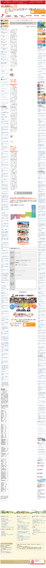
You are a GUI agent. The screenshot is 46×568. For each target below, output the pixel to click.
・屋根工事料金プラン (20, 521)
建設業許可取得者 (41, 449)
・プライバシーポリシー (36, 531)
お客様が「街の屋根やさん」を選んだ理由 (41, 57)
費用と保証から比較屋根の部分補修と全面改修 (41, 186)
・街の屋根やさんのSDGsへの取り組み (7, 527)
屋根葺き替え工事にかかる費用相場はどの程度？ (41, 225)
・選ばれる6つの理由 (4, 519)
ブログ (14, 20)
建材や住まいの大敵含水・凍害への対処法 (4, 239)
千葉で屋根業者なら (41, 451)
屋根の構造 (3, 114)
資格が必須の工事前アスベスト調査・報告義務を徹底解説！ (4, 274)
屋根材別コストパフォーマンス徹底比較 (4, 289)
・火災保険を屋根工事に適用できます (23, 531)
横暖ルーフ (3, 90)
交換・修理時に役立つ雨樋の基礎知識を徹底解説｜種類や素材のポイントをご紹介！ (4, 385)
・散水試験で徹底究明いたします (22, 526)
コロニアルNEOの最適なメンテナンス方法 (41, 269)
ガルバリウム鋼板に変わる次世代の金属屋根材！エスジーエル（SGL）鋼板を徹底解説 (4, 345)
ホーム (11, 20)
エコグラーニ (3, 88)
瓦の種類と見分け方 (4, 256)
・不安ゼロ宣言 (3, 521)
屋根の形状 (3, 212)
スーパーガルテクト (4, 82)
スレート (2, 66)
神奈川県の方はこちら (24, 236)
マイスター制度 (41, 79)
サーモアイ (40, 428)
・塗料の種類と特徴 (35, 525)
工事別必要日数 (41, 301)
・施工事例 (2, 531)
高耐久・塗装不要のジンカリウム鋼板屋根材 (4, 350)
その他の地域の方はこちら (23, 244)
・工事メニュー (19, 520)
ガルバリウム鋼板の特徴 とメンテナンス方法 (4, 323)
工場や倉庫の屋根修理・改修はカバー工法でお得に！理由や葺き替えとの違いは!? (41, 371)
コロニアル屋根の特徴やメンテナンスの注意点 (41, 264)
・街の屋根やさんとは (4, 518)
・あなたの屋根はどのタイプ (37, 519)
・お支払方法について (4, 526)
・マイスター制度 (3, 525)
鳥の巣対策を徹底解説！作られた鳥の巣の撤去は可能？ (41, 393)
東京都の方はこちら (24, 228)
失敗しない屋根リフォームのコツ (41, 178)
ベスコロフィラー (41, 430)
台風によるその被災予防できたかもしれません (41, 311)
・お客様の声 (2, 532)
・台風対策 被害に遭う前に (22, 527)
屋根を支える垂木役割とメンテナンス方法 (4, 362)
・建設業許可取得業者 (36, 530)
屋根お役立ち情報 (41, 308)
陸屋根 (2, 77)
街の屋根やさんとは (41, 53)
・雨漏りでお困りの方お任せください (23, 525)
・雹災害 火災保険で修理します (22, 528)
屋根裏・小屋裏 (4, 229)
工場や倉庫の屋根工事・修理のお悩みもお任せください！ (41, 409)
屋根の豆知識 (3, 285)
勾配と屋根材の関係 (4, 242)
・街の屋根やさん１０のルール (5, 520)
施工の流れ (40, 71)
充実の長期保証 (41, 77)
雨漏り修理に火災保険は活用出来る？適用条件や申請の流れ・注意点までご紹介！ (41, 201)
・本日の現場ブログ (3, 533)
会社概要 (39, 444)
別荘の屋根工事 (41, 405)
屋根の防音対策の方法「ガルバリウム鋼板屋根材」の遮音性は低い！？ (41, 214)
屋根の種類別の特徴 (4, 112)
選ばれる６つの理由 (41, 60)
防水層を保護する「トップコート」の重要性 (4, 148)
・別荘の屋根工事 (20, 535)
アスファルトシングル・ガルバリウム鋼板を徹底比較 (41, 277)
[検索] (44, 21)
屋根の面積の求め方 (4, 204)
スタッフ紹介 (40, 447)
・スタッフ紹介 (34, 529)
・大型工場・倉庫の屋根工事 (22, 532)
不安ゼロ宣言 (40, 66)
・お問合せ (34, 534)
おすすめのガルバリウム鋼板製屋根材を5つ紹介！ (4, 328)
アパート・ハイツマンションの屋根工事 (41, 402)
